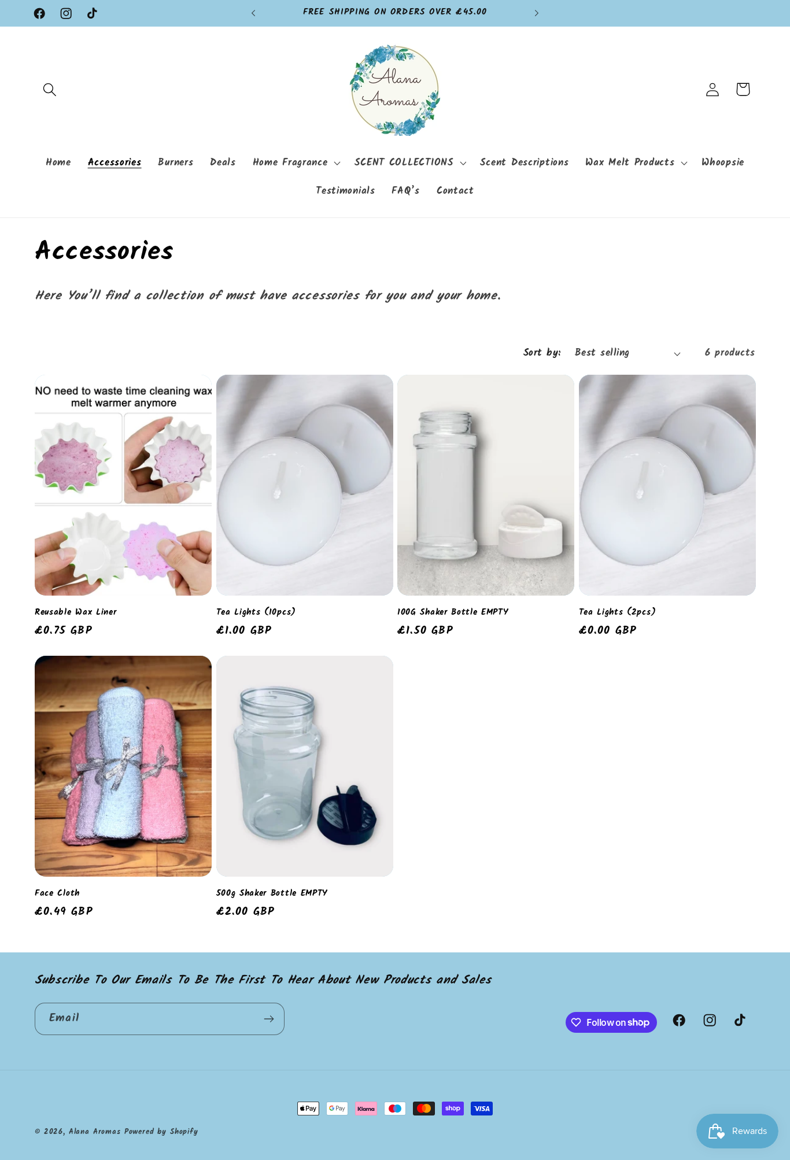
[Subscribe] (268, 1019)
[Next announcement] (536, 13)
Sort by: (542, 353)
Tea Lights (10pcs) (256, 612)
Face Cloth (57, 893)
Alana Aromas (95, 1132)
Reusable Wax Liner (75, 612)
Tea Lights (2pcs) (617, 612)
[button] (50, 89)
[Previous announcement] (253, 13)
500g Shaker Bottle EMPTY (272, 893)
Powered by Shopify (161, 1132)
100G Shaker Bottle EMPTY (452, 612)
